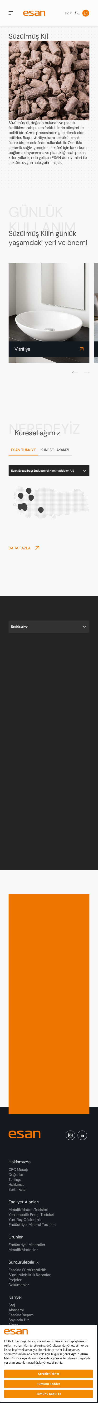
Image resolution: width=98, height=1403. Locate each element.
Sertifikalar (18, 1189)
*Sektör (24, 1010)
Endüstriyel (19, 626)
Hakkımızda (20, 1162)
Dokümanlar (19, 1284)
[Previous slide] (75, 372)
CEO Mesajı (18, 1169)
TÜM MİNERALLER (45, 829)
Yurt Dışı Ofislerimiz (25, 1219)
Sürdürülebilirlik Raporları (30, 1274)
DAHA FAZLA (20, 548)
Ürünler (16, 1237)
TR (66, 13)
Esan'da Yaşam (21, 1314)
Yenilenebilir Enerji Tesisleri (31, 1214)
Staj (12, 1304)
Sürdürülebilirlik (24, 1262)
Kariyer (15, 1297)
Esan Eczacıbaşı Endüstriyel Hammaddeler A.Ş (42, 471)
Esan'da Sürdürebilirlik (27, 1269)
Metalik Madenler (23, 1249)
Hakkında (16, 1184)
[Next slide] (86, 372)
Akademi (16, 1309)
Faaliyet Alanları (24, 1202)
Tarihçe (15, 1179)
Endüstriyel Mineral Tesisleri (32, 1224)
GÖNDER (21, 1109)
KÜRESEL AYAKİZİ (55, 449)
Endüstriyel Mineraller (27, 1244)
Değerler (16, 1174)
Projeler (15, 1279)
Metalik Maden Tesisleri (28, 1209)
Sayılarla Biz (19, 1319)
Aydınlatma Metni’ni (35, 1092)
